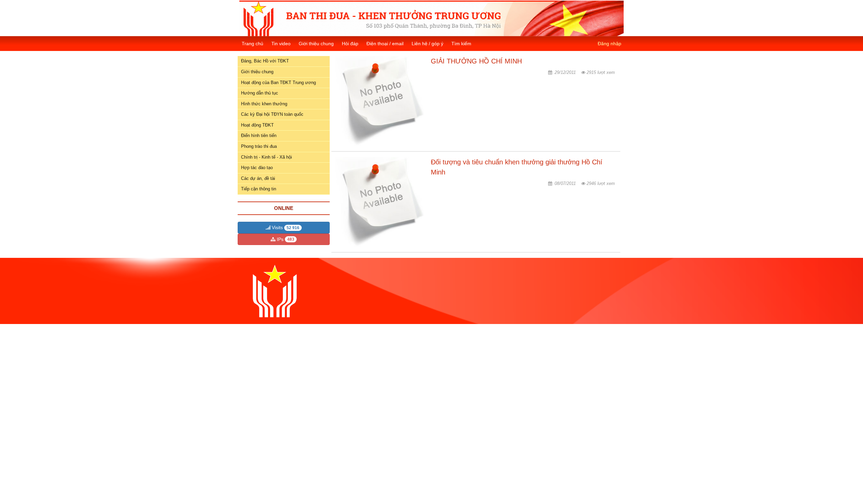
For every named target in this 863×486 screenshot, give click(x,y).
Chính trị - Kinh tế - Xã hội (266, 157)
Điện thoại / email (385, 43)
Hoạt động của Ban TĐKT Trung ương (278, 82)
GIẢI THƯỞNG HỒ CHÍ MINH (476, 61)
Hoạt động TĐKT (257, 125)
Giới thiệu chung (316, 43)
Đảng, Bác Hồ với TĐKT (265, 60)
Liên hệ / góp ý (427, 43)
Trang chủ (252, 43)
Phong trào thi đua (259, 146)
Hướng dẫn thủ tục (259, 93)
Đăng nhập (609, 43)
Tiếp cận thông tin (258, 188)
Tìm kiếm (461, 43)
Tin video (281, 43)
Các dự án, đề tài (258, 178)
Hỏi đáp (350, 43)
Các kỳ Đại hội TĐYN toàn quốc (272, 114)
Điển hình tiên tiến (258, 135)
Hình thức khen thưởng (264, 103)
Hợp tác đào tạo (257, 167)
